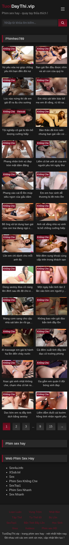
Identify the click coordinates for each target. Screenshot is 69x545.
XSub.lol (14, 472)
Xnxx (15, 528)
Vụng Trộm (35, 511)
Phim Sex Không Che (23, 481)
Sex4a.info (16, 467)
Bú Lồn (53, 517)
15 (50, 426)
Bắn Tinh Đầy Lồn (34, 522)
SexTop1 (15, 485)
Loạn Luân (15, 511)
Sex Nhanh (16, 494)
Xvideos (29, 528)
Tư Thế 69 (35, 517)
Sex (11, 476)
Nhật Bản (54, 511)
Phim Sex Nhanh (20, 490)
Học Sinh (57, 522)
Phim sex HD (49, 528)
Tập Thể (17, 517)
